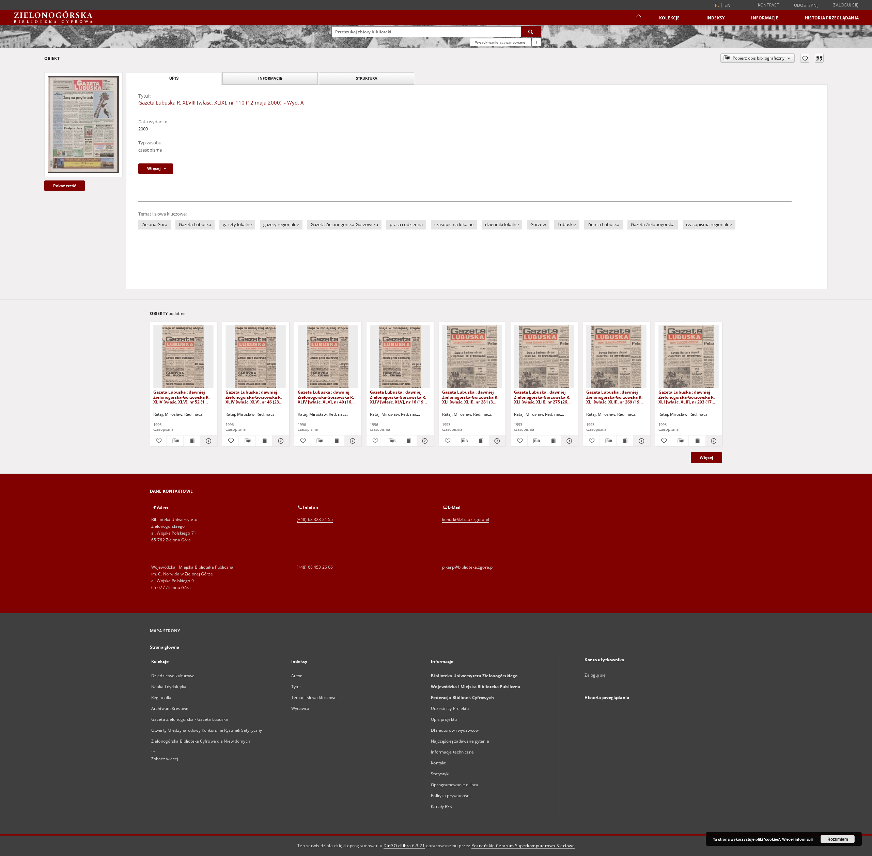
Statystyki (440, 774)
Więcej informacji (797, 839)
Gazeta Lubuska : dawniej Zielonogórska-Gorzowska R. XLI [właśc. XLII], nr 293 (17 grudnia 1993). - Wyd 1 (686, 397)
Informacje (764, 18)
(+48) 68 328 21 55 (315, 519)
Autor (296, 676)
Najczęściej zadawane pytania (460, 741)
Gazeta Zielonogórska (652, 224)
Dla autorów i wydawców (455, 730)
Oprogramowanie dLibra (454, 785)
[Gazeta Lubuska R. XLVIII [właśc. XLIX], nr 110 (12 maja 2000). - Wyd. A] (83, 124)
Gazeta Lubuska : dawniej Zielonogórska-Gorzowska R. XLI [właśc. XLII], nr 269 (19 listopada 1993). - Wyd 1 (614, 397)
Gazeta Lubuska (195, 224)
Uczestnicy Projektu (450, 708)
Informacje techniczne (452, 752)
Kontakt (438, 763)
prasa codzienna (406, 224)
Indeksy (715, 18)
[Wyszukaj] (531, 31)
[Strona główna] (638, 17)
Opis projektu (444, 719)
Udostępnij (806, 5)
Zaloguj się (845, 5)
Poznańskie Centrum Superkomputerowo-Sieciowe (523, 846)
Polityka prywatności (450, 795)
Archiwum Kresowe (169, 708)
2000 (143, 129)
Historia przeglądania (832, 18)
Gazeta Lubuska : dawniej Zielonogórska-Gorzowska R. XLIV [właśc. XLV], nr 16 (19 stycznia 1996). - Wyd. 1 (398, 397)
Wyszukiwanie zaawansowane (500, 42)
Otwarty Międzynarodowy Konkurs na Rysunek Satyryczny (206, 730)
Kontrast (768, 5)
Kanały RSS (441, 806)
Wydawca (300, 708)
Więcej (706, 457)
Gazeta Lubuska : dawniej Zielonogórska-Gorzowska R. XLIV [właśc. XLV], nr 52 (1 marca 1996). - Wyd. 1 (181, 397)
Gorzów (538, 224)
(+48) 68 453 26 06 (315, 567)
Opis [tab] (173, 78)
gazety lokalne (237, 224)
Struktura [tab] (366, 78)
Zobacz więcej (164, 759)
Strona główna (165, 647)
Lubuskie (567, 224)
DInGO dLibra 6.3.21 (404, 846)
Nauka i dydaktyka (168, 686)
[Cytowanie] (819, 58)
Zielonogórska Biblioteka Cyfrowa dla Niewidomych (200, 741)
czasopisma (150, 150)
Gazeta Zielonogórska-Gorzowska (344, 224)
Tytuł (296, 686)
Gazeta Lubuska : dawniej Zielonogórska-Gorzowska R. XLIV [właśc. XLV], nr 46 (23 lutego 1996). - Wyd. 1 (253, 397)
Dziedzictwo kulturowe (173, 676)
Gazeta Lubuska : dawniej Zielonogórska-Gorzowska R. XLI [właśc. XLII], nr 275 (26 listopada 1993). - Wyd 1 (542, 397)
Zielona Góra (154, 224)
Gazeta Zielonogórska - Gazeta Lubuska (189, 719)
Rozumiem (837, 839)
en (727, 5)
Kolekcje (669, 18)
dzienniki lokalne (502, 224)
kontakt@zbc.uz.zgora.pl (465, 519)
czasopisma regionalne (709, 224)
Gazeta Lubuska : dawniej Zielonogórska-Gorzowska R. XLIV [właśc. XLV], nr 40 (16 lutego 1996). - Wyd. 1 (326, 397)
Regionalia (161, 697)
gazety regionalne (281, 224)
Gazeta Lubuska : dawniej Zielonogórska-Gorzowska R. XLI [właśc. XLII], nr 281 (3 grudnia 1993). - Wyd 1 (470, 397)
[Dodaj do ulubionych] (804, 58)
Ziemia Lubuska (603, 224)
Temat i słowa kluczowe (314, 697)
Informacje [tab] (270, 78)
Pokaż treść (64, 186)
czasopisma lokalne (453, 224)
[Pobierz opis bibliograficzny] (175, 441)
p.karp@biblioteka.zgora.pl (468, 567)
